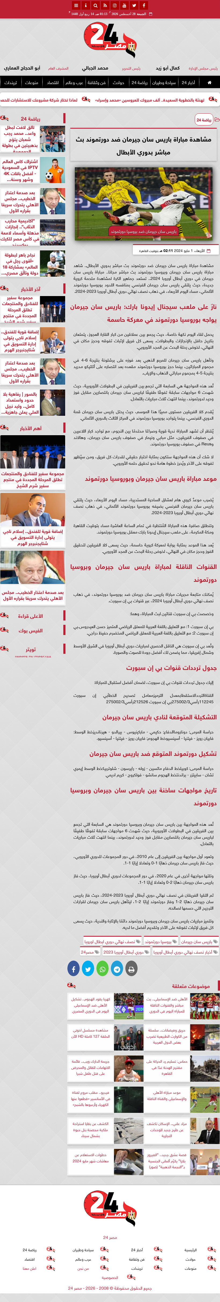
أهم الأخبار (31, 427)
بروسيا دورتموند (159, 941)
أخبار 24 (188, 82)
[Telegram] (117, 968)
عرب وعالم (74, 82)
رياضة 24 (140, 82)
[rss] (105, 5)
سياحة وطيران (164, 82)
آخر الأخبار (30, 288)
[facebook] (144, 5)
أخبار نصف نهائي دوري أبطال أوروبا (183, 951)
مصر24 (88, 951)
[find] (95, 5)
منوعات (31, 82)
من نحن (83, 1267)
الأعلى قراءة (30, 615)
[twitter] (134, 5)
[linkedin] (115, 5)
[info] (86, 5)
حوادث (118, 82)
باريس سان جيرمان (197, 941)
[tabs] (76, 5)
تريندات (11, 82)
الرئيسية (191, 1249)
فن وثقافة (97, 82)
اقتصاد (53, 82)
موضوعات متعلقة (191, 985)
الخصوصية (110, 1277)
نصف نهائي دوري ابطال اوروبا (110, 941)
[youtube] (124, 5)
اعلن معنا (29, 1267)
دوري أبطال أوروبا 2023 (124, 951)
